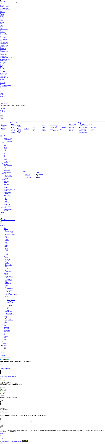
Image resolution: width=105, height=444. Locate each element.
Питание (6, 262)
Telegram (3, 107)
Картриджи (6, 247)
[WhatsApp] (6, 359)
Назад (5, 227)
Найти (1, 443)
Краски (6, 236)
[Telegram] (8, 359)
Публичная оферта (16, 441)
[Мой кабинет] (0, 215)
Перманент (6, 297)
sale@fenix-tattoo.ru (3, 104)
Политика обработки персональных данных (7, 441)
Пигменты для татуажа (10, 304)
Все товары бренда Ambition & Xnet (5, 423)
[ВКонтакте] (0, 359)
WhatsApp (3, 108)
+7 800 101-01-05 (3, 109)
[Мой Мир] (3, 359)
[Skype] (7, 359)
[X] (4, 359)
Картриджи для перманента (11, 300)
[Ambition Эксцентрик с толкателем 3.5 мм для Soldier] (8, 376)
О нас (4, 333)
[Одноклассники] (1, 359)
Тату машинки (7, 230)
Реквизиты (20, 441)
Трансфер (6, 282)
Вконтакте (3, 437)
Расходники (7, 287)
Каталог (5, 228)
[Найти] (1, 3)
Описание (3, 395)
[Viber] (5, 359)
